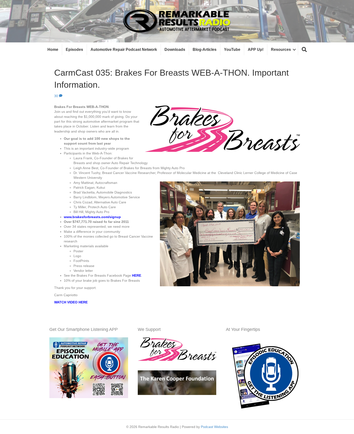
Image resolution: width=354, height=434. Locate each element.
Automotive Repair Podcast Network (124, 49)
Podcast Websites (214, 427)
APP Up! (255, 49)
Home (52, 49)
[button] (304, 50)
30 (56, 96)
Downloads (174, 49)
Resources (281, 49)
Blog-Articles (204, 49)
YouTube (232, 49)
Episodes (74, 49)
